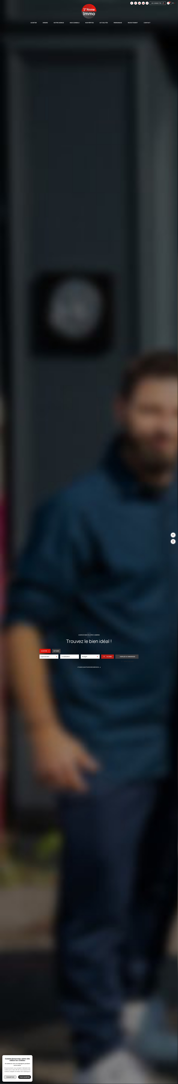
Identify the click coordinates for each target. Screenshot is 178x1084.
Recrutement (133, 22)
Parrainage (118, 22)
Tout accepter (24, 1077)
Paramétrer (10, 1077)
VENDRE (45, 22)
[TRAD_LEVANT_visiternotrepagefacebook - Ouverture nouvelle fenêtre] (131, 3)
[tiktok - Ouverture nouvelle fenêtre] (147, 3)
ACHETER (34, 22)
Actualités (104, 22)
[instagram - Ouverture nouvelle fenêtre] (135, 3)
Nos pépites (89, 22)
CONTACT (147, 22)
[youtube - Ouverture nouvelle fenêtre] (143, 3)
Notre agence (59, 22)
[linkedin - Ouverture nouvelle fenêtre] (139, 3)
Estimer (56, 651)
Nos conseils (74, 22)
